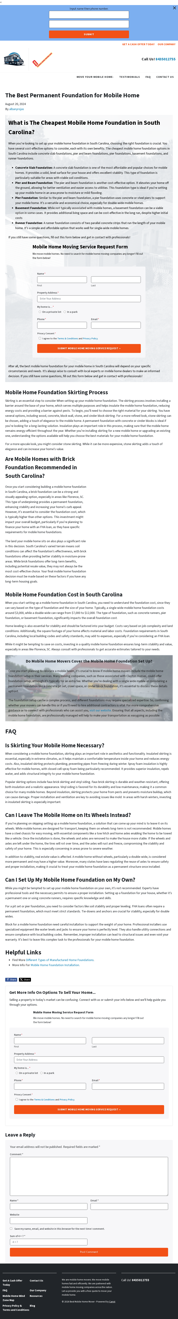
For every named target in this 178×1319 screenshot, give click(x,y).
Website (14, 1215)
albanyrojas (16, 109)
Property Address (48, 293)
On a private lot (51, 312)
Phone (41, 319)
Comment (16, 1154)
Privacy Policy (90, 338)
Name (41, 274)
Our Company (166, 44)
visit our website (100, 710)
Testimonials (129, 77)
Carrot (112, 1301)
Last (93, 285)
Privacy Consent (46, 333)
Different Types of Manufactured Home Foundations (60, 960)
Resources (36, 1296)
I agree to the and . (70, 338)
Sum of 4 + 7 (17, 1236)
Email (95, 319)
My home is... (22, 1068)
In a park (72, 312)
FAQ (148, 77)
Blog (32, 1306)
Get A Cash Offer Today (138, 44)
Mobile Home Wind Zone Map (14, 1298)
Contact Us (165, 77)
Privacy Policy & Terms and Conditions (16, 1308)
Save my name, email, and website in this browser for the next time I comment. (59, 1229)
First (39, 285)
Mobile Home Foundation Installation (55, 965)
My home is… (45, 307)
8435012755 (165, 59)
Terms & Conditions (67, 338)
